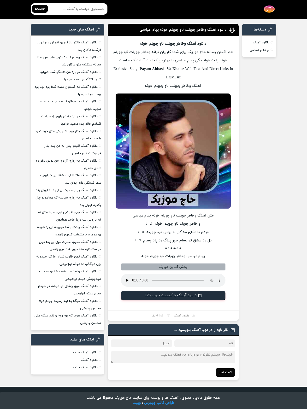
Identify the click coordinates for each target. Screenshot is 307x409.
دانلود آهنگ (181, 316)
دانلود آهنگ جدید (85, 352)
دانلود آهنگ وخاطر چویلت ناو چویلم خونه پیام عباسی (183, 29)
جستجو (40, 8)
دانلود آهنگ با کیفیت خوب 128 (171, 295)
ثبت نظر (225, 372)
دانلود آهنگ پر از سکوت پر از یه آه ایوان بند (67, 190)
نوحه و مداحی (260, 50)
